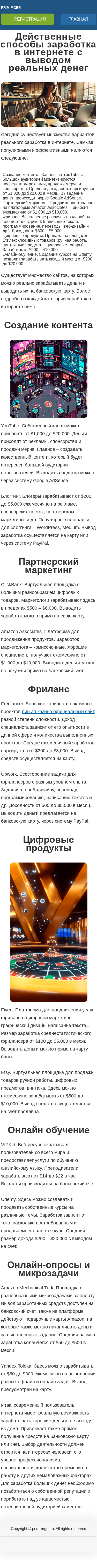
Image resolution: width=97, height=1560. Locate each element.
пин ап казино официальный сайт (58, 711)
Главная (78, 19)
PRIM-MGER (11, 8)
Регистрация (30, 19)
